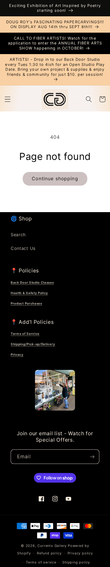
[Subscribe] (92, 456)
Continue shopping (55, 178)
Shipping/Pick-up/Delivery (33, 344)
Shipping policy (76, 562)
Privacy (17, 354)
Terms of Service (25, 334)
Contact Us (23, 248)
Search (18, 234)
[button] (7, 99)
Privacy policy (80, 553)
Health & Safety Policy (29, 293)
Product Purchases (26, 303)
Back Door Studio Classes (32, 282)
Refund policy (49, 553)
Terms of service (41, 562)
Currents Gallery (52, 546)
